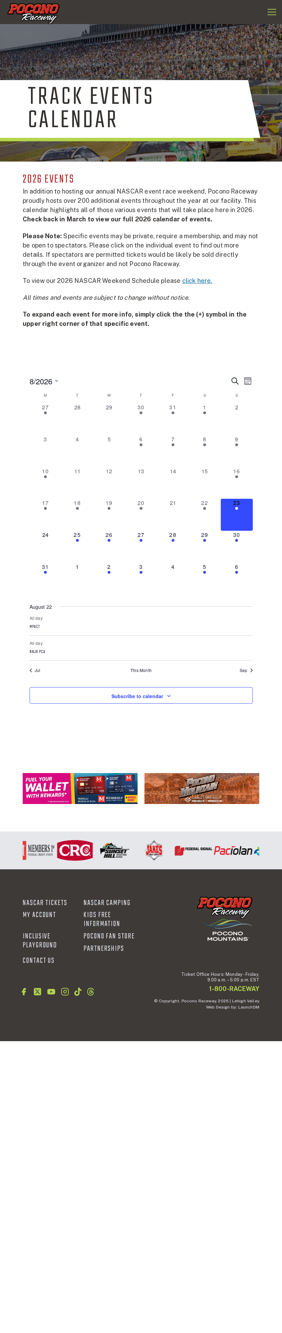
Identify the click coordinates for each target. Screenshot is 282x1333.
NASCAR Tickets (45, 903)
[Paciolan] (228, 850)
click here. (197, 280)
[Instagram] (65, 992)
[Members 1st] (80, 788)
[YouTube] (51, 992)
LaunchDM (248, 1007)
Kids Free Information (102, 919)
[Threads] (90, 992)
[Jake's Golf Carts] (149, 850)
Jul (38, 670)
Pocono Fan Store (109, 936)
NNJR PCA (38, 652)
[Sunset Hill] (110, 850)
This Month (141, 670)
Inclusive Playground (40, 940)
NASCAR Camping (107, 903)
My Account (39, 915)
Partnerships (104, 949)
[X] (37, 992)
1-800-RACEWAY (234, 988)
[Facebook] (24, 992)
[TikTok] (78, 992)
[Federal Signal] (189, 850)
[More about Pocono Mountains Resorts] (227, 929)
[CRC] (70, 850)
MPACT (35, 627)
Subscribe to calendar (137, 696)
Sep (244, 670)
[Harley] (201, 788)
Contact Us (39, 961)
